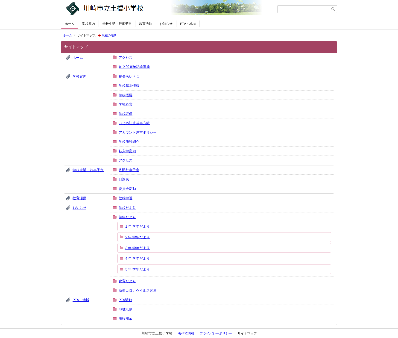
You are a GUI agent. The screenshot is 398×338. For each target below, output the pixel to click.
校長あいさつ (129, 76)
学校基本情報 (129, 86)
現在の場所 (109, 35)
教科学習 (125, 198)
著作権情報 (186, 333)
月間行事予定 (129, 170)
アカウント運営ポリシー (138, 132)
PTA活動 (125, 300)
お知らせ (166, 24)
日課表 (124, 179)
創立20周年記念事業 (134, 67)
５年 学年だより (137, 269)
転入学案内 (127, 151)
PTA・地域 (188, 24)
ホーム (69, 24)
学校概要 (125, 95)
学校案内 (88, 24)
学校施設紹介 (129, 142)
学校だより (127, 208)
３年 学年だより (137, 248)
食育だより (127, 281)
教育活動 (145, 24)
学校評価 (125, 114)
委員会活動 (127, 189)
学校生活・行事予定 (117, 24)
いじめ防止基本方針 (134, 123)
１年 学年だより (137, 226)
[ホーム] (169, 9)
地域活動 (125, 309)
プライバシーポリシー (216, 333)
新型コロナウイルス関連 (138, 290)
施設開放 (125, 318)
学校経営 (125, 104)
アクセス (125, 57)
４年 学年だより (137, 258)
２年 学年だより (137, 237)
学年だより (127, 217)
